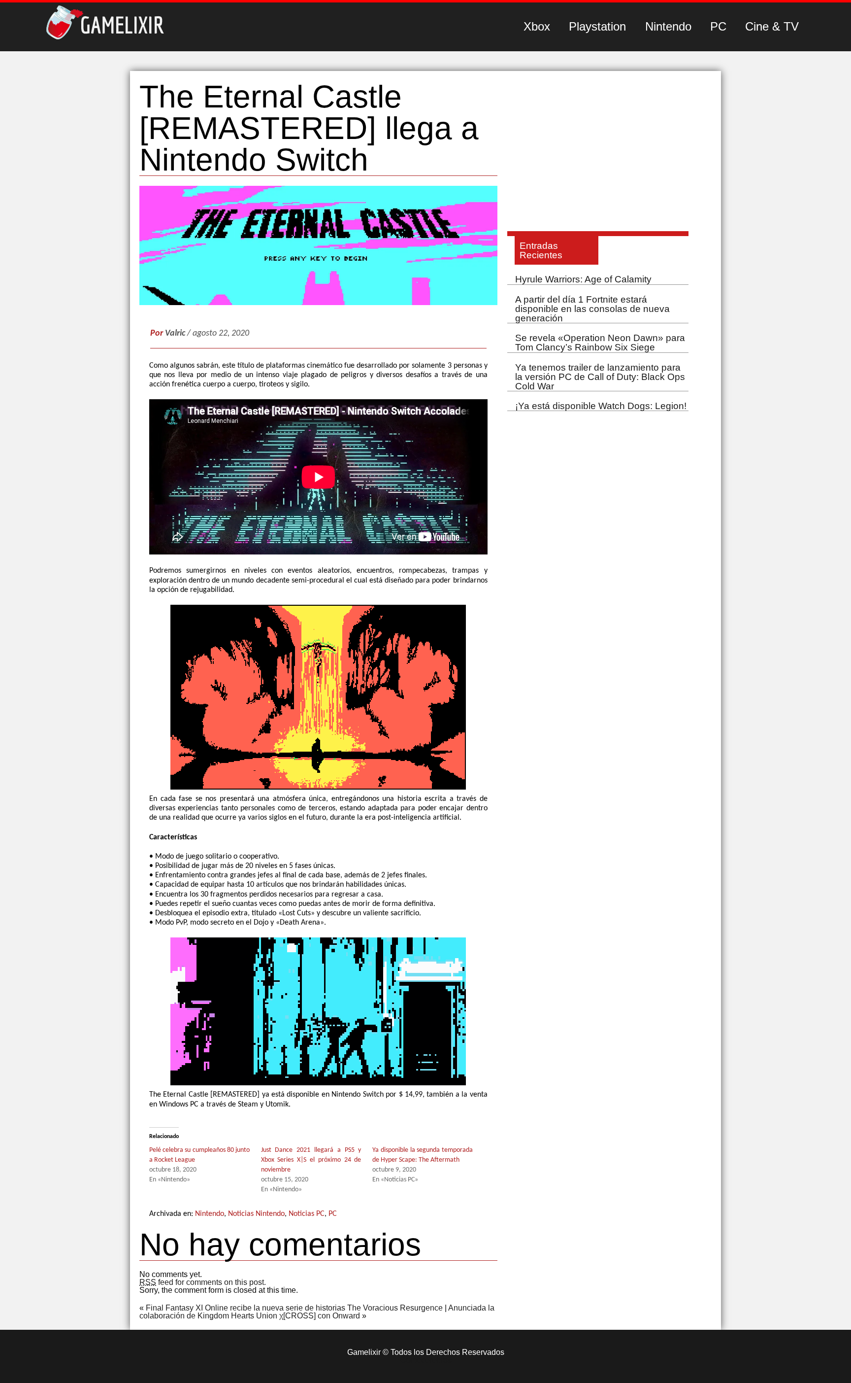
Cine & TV (772, 26)
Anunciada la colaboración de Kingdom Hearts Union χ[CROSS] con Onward (316, 1312)
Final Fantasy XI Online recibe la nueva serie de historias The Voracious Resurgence (294, 1308)
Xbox (537, 26)
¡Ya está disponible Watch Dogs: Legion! (601, 406)
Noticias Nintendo (256, 1214)
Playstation (597, 26)
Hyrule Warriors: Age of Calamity (583, 279)
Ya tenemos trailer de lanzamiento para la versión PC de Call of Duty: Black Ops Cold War (600, 376)
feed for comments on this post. (202, 1282)
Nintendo (668, 26)
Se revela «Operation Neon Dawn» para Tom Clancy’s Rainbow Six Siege (600, 342)
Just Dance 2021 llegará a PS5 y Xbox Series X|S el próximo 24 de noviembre (311, 1160)
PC (718, 26)
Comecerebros (426, 1360)
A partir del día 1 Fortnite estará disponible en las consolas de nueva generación (592, 308)
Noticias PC (307, 1214)
